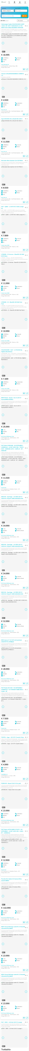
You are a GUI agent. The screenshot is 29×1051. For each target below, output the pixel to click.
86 (3, 725)
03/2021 (5, 723)
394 (4, 914)
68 (3, 771)
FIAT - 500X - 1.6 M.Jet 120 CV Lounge (11, 1022)
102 (4, 106)
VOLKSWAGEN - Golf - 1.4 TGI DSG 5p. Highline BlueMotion (11, 350)
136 (4, 532)
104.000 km (5, 863)
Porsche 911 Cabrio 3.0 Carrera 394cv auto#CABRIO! (11, 879)
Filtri (25, 16)
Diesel (18, 59)
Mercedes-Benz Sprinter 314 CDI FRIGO (12, 160)
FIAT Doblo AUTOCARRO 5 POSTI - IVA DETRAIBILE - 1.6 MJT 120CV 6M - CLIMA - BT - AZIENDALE (12, 831)
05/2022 (5, 146)
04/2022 (5, 336)
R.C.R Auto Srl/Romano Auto (7, 436)
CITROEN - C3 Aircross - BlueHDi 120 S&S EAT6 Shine (12, 255)
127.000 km (5, 58)
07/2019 (5, 192)
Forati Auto (3, 487)
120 (4, 290)
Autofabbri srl (4, 774)
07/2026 (5, 431)
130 (4, 962)
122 (4, 61)
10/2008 (5, 769)
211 (4, 817)
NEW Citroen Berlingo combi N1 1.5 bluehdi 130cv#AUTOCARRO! (13, 927)
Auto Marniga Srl (5, 64)
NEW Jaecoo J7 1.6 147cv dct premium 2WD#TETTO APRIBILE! (11, 641)
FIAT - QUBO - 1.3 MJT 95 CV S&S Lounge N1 (12, 207)
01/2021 (5, 105)
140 (4, 148)
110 (4, 385)
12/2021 (5, 288)
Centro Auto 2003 (5, 245)
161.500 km (5, 813)
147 (4, 675)
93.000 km (5, 481)
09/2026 (5, 960)
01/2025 (5, 626)
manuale (19, 58)
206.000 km (5, 103)
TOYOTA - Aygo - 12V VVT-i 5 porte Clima (12, 737)
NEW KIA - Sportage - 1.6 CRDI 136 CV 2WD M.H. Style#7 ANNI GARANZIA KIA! (12, 497)
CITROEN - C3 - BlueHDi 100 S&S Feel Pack (11, 303)
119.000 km (5, 334)
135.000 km (5, 286)
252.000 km (5, 191)
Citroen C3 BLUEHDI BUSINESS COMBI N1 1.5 (12, 74)
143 (4, 194)
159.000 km (5, 238)
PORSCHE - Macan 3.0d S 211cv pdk (11, 783)
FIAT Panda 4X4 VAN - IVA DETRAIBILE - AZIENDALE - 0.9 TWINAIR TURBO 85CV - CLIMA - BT (12, 689)
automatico (19, 103)
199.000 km (5, 382)
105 (4, 484)
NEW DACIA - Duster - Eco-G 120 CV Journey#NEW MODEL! (11, 398)
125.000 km (5, 721)
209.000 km (5, 767)
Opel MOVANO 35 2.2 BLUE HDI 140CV (11, 119)
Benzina (18, 674)
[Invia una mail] (24, 69)
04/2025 (5, 913)
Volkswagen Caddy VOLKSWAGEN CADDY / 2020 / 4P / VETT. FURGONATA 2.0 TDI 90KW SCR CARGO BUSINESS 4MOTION (12, 25)
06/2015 (5, 815)
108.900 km (5, 145)
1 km (4, 429)
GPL (18, 431)
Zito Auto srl (4, 109)
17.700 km (5, 911)
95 (3, 242)
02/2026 (5, 530)
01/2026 (5, 674)
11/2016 (5, 383)
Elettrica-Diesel (20, 530)
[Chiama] (27, 69)
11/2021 (5, 59)
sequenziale (20, 382)
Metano (18, 383)
